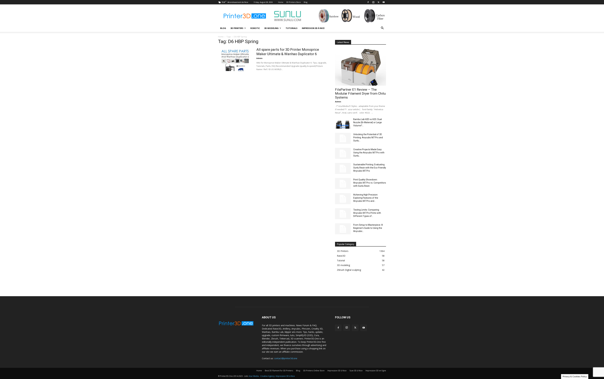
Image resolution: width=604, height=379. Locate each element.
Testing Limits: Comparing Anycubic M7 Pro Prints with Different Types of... (367, 213)
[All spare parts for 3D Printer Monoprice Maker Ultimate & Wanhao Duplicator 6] (235, 59)
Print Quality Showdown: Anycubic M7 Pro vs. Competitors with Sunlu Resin (369, 182)
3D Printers (236, 28)
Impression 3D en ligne (376, 370)
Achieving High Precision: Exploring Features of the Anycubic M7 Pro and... (365, 197)
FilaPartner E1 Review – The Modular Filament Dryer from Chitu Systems (360, 93)
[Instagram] (373, 2)
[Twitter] (378, 2)
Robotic (255, 28)
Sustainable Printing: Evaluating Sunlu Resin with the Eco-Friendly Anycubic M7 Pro (369, 167)
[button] (382, 28)
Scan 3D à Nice (356, 370)
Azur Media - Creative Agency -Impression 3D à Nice (272, 376)
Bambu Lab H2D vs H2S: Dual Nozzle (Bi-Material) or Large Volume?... (367, 122)
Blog (305, 2)
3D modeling (271, 28)
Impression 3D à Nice (313, 28)
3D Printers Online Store (313, 370)
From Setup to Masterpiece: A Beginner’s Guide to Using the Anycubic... (368, 228)
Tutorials (291, 28)
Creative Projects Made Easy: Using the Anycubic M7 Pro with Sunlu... (368, 152)
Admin (259, 58)
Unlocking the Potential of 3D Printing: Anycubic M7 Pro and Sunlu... (368, 137)
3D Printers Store (293, 2)
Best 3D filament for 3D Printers (279, 370)
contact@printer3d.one (285, 358)
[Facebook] (368, 2)
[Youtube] (383, 2)
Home (280, 2)
